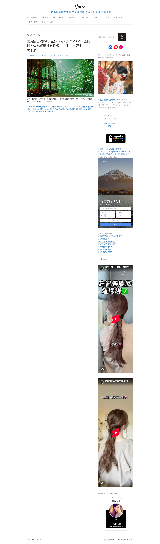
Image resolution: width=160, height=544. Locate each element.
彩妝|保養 (118, 17)
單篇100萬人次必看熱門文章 (110, 149)
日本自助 (62, 109)
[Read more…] (48, 101)
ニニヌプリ (77, 107)
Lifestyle (107, 540)
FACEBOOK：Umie (110, 118)
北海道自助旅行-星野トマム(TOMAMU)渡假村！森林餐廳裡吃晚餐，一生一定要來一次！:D (58, 46)
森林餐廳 (39, 112)
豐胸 (107, 17)
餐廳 (43, 22)
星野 (76, 109)
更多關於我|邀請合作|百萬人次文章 (113, 100)
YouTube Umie (109, 123)
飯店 (44, 112)
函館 (83, 107)
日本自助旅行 (70, 109)
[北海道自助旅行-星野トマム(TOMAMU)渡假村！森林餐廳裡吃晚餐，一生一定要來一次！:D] (60, 96)
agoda (54, 107)
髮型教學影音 (58, 17)
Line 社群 (107, 126)
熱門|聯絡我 (31, 17)
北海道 (88, 107)
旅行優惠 (44, 17)
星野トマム (83, 109)
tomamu (60, 107)
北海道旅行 (39, 109)
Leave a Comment (62, 55)
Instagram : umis (110, 121)
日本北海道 (38, 107)
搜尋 (122, 37)
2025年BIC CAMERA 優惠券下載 (111, 236)
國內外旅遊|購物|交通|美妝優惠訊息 (113, 154)
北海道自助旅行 (48, 109)
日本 (56, 109)
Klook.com (102, 259)
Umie (80, 7)
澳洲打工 (97, 17)
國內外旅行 (73, 17)
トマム (70, 107)
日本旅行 (85, 17)
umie (66, 107)
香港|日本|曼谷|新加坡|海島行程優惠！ (115, 151)
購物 (52, 22)
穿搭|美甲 (33, 22)
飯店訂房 (50, 112)
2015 (49, 107)
